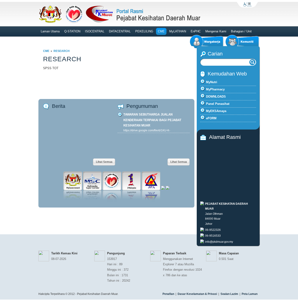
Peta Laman (249, 294)
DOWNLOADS (216, 96)
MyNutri (211, 82)
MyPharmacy (215, 89)
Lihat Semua (104, 162)
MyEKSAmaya (216, 111)
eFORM (211, 118)
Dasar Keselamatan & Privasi (197, 294)
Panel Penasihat (217, 104)
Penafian (168, 294)
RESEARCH (62, 51)
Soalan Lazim (229, 294)
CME (46, 51)
